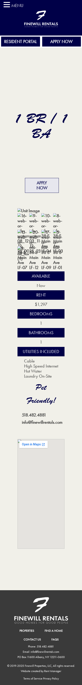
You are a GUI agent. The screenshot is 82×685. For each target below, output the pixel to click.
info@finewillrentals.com (42, 422)
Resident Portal (20, 41)
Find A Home (54, 630)
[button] (7, 5)
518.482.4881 (34, 415)
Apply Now (61, 41)
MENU (17, 5)
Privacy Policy (51, 678)
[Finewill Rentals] (41, 31)
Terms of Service (32, 678)
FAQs (55, 639)
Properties (26, 630)
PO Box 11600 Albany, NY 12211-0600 (41, 657)
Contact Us (32, 639)
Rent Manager (52, 671)
